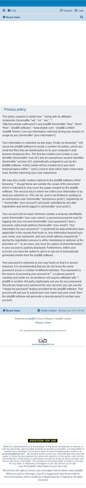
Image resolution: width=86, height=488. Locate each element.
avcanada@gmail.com (43, 344)
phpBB (31, 318)
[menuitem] (11, 10)
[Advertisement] (43, 62)
